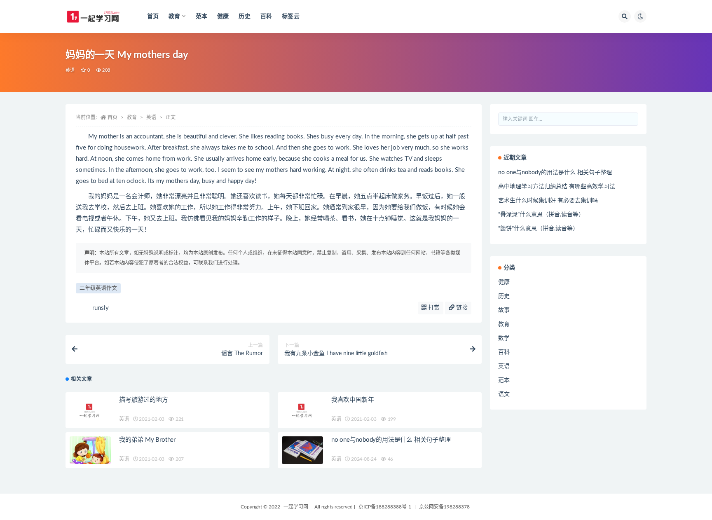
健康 (223, 16)
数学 (504, 338)
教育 (132, 117)
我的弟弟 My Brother (147, 440)
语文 (504, 394)
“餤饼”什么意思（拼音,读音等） (538, 229)
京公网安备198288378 (444, 506)
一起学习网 (295, 506)
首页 (153, 16)
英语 (70, 70)
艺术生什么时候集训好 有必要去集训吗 (548, 201)
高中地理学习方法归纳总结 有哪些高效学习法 (556, 187)
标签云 (291, 16)
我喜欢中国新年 (352, 400)
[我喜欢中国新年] (302, 410)
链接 (461, 308)
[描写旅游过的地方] (90, 410)
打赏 (433, 308)
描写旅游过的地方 (143, 400)
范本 (201, 16)
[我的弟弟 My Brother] (90, 457)
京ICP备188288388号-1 (384, 506)
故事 (504, 310)
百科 (266, 16)
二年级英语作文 (98, 288)
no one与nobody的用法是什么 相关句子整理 (391, 440)
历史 (244, 16)
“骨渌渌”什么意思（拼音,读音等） (541, 215)
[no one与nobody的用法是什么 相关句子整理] (302, 450)
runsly (100, 308)
